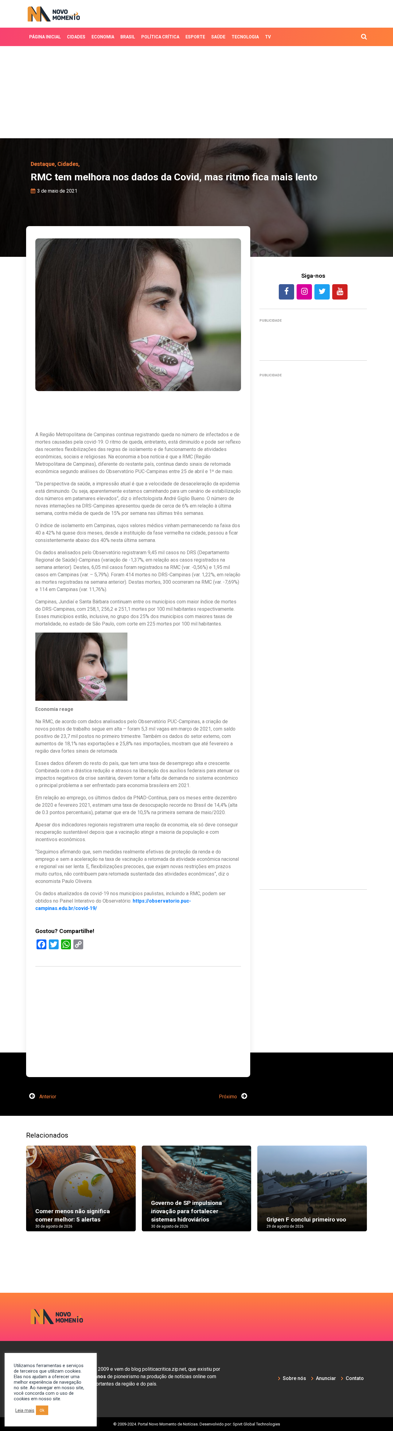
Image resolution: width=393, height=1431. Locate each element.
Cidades (76, 36)
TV (268, 36)
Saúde (218, 36)
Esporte (195, 36)
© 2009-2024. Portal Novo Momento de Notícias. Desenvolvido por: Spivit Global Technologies (196, 1424)
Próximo (228, 1097)
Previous (17, 1194)
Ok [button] (42, 1410)
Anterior (47, 1097)
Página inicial (45, 36)
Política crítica (160, 36)
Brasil (127, 36)
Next (376, 1194)
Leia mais (24, 1410)
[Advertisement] (196, 92)
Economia (102, 36)
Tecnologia (245, 36)
